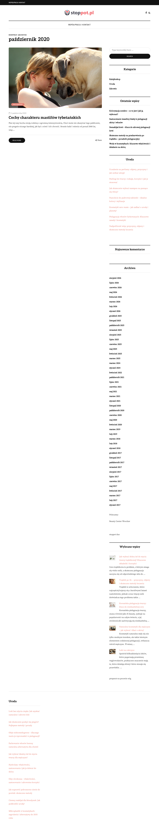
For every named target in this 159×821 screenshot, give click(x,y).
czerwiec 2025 (115, 344)
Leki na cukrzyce (126, 650)
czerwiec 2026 (115, 287)
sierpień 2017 (115, 472)
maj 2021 (113, 391)
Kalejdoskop (18, 104)
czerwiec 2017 (115, 481)
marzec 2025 (114, 358)
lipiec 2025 (114, 339)
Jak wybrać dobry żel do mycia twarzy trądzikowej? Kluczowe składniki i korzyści (132, 560)
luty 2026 (113, 306)
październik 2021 (116, 377)
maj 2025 (113, 349)
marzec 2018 (114, 439)
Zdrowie (113, 88)
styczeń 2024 (114, 368)
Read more (17, 140)
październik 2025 (116, 325)
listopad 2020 (115, 405)
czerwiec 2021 (115, 387)
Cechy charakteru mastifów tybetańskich (45, 117)
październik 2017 (116, 462)
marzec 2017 (114, 495)
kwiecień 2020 (115, 424)
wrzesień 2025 (115, 330)
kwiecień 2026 (115, 297)
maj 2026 (113, 292)
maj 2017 (113, 486)
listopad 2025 (115, 320)
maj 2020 (113, 420)
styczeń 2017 (114, 505)
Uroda (112, 84)
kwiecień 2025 (115, 353)
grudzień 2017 (115, 453)
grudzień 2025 (115, 316)
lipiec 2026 (114, 283)
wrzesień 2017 (115, 467)
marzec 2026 (114, 301)
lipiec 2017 (114, 476)
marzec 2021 (114, 396)
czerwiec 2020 (115, 415)
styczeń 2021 (114, 401)
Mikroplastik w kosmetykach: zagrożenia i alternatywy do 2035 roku (23, 814)
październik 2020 (116, 410)
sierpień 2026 (115, 278)
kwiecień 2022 (115, 372)
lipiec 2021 (114, 382)
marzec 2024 (114, 363)
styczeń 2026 (114, 311)
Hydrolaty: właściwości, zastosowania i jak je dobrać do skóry (22, 768)
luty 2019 (113, 434)
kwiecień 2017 (115, 491)
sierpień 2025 (115, 335)
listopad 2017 (115, 457)
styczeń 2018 (114, 448)
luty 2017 (113, 500)
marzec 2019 (114, 429)
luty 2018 (113, 443)
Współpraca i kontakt (17, 2)
